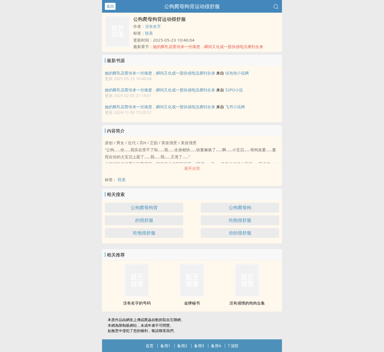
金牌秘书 (192, 303)
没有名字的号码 (137, 303)
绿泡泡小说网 (237, 73)
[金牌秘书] (192, 295)
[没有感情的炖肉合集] (247, 295)
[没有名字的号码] (137, 295)
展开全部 (192, 168)
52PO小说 (234, 89)
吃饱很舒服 (144, 233)
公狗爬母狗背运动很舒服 (192, 6)
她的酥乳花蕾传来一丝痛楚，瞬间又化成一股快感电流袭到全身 (160, 73)
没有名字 (153, 26)
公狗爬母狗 (240, 207)
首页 (149, 345)
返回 (110, 6)
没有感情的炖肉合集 (247, 303)
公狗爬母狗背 (144, 207)
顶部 (234, 345)
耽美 (149, 33)
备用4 (216, 345)
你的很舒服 (240, 233)
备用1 (165, 345)
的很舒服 (144, 220)
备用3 (199, 345)
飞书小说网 (235, 106)
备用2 (182, 345)
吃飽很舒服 (240, 220)
